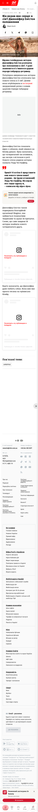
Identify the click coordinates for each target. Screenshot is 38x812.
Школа (8, 656)
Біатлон (8, 699)
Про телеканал (7, 490)
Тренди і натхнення (13, 681)
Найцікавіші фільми (13, 632)
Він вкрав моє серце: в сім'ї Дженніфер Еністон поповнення (31, 9)
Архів (22, 509)
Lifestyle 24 (6, 9)
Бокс (7, 690)
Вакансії (23, 502)
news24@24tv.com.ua (10, 448)
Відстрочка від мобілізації (15, 593)
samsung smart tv (23, 749)
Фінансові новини (12, 614)
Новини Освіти (12, 651)
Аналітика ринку (11, 675)
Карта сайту (24, 513)
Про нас (5, 479)
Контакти (23, 499)
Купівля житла (11, 678)
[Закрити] (34, 791)
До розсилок (13, 730)
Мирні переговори (12, 560)
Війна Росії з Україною (15, 552)
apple (23, 743)
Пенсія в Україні (11, 623)
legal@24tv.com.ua (27, 783)
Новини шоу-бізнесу (18, 9)
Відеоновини (10, 539)
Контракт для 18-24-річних (15, 590)
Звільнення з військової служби (17, 582)
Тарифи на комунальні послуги (17, 617)
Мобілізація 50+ (11, 584)
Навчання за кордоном (14, 665)
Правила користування (7, 501)
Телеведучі (6, 493)
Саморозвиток (11, 662)
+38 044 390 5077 (26, 448)
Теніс (8, 696)
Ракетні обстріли (12, 555)
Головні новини (11, 531)
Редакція (5, 483)
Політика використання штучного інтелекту (9, 511)
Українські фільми (12, 635)
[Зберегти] (32, 32)
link (21, 456)
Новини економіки (13, 606)
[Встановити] (19, 796)
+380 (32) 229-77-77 (15, 781)
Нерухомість (11, 672)
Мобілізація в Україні (15, 579)
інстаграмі (27, 83)
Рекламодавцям (8, 497)
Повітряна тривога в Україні (16, 563)
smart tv (9, 749)
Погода (8, 545)
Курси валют (10, 611)
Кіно (8, 630)
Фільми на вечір (11, 638)
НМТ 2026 (9, 659)
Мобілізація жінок (12, 587)
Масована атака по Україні (15, 566)
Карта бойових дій (12, 558)
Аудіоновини (10, 542)
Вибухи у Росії (11, 569)
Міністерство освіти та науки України (19, 654)
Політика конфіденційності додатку (26, 481)
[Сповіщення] (35, 3)
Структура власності (27, 506)
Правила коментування (25, 491)
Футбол (8, 693)
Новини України (11, 533)
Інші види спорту (12, 702)
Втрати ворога (11, 572)
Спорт (8, 688)
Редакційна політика (9, 486)
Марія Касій (11, 26)
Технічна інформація (27, 495)
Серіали (9, 644)
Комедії (8, 641)
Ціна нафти (10, 608)
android (9, 743)
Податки (9, 620)
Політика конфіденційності (8, 506)
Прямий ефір (10, 536)
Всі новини (10, 528)
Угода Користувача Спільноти (27, 486)
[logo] (13, 3)
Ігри (22, 516)
